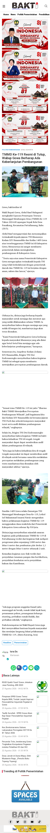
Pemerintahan (20, 642)
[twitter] (17, 821)
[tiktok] (39, 821)
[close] (47, 825)
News (13, 14)
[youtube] (32, 821)
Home (6, 14)
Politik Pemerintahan (27, 14)
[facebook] (10, 821)
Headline (7, 642)
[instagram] (25, 821)
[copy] (36, 668)
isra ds (14, 651)
